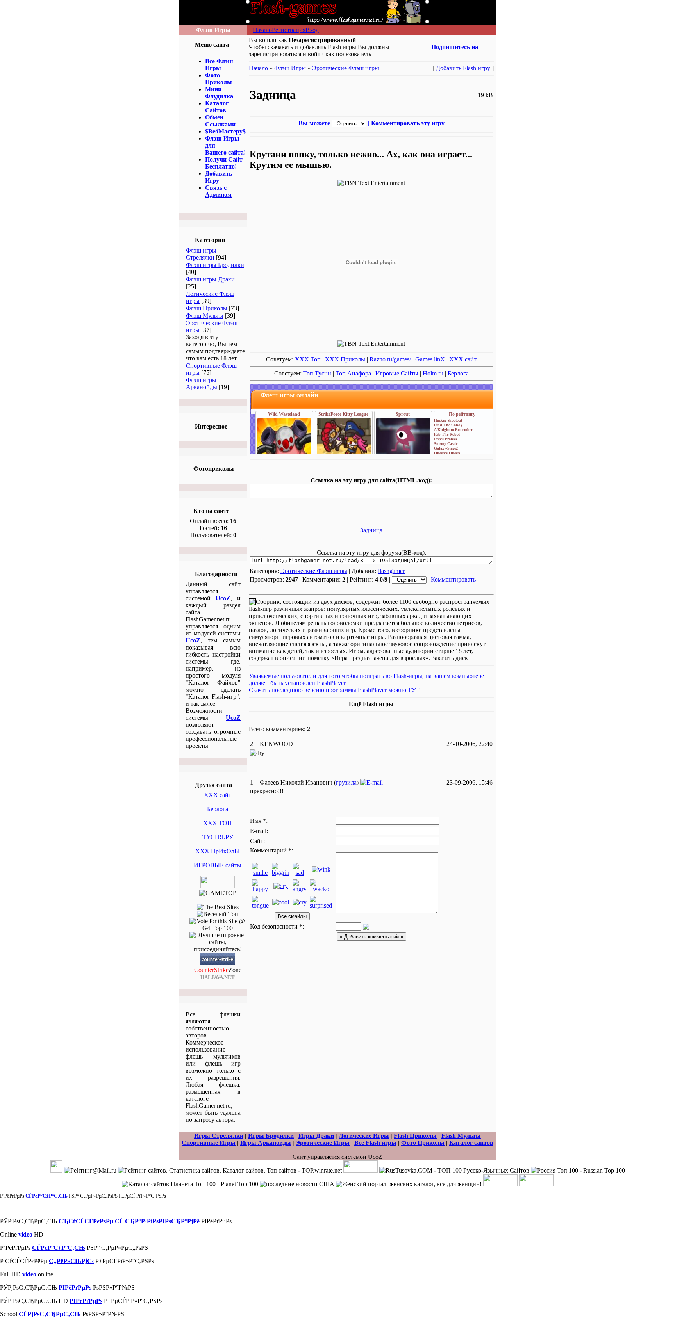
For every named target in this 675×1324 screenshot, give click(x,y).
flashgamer (391, 571)
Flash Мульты (461, 1135)
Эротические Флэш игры (345, 68)
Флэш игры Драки (210, 279)
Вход (312, 30)
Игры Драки (316, 1135)
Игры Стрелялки (218, 1135)
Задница (371, 530)
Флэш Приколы (206, 308)
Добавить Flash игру (463, 68)
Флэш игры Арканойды (201, 383)
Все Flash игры (375, 1142)
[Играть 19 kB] (371, 521)
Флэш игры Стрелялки (201, 254)
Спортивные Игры (209, 1142)
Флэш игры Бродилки (215, 265)
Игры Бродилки (271, 1135)
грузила (346, 782)
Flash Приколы (415, 1135)
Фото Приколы (423, 1142)
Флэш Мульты (204, 315)
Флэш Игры (290, 68)
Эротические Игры (323, 1142)
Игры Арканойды (265, 1142)
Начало (262, 30)
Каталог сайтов (471, 1142)
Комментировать (395, 123)
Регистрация (288, 30)
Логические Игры (364, 1135)
